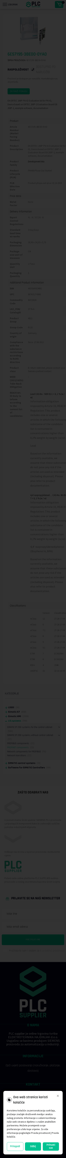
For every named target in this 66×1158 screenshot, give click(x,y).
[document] (33, 579)
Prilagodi (15, 1146)
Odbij (33, 1146)
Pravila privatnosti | (41, 1133)
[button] (57, 1095)
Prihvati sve (50, 1146)
